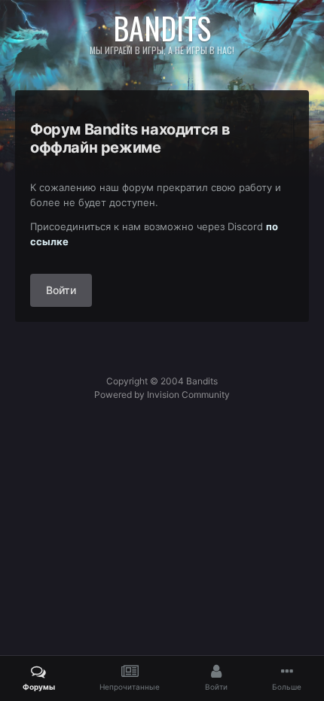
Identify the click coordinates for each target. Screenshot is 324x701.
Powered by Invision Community (162, 394)
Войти (61, 290)
